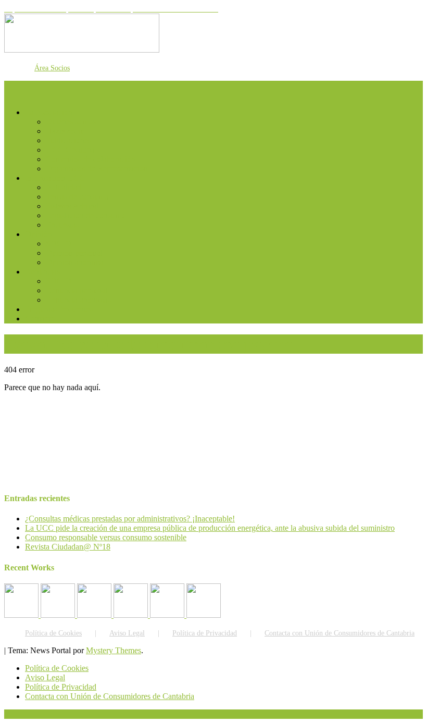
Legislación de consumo (85, 215)
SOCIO (58, 243)
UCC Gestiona (70, 149)
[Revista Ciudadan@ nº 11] (22, 614)
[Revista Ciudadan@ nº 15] (132, 614)
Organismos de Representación (97, 168)
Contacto (40, 318)
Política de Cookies (53, 633)
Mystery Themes (113, 650)
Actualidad (64, 187)
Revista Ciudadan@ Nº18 (67, 546)
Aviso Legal (127, 633)
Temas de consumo (77, 196)
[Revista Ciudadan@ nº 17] (95, 614)
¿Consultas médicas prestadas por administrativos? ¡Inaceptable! (130, 518)
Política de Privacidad (204, 633)
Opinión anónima (74, 262)
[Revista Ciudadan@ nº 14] (168, 614)
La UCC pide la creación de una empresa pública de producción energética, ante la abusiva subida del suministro (210, 527)
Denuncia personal (76, 290)
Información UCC (55, 177)
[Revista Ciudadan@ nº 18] (59, 614)
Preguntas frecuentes (59, 309)
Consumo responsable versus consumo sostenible (105, 537)
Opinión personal (74, 252)
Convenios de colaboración (90, 159)
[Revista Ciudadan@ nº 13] (203, 614)
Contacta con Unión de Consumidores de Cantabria (340, 633)
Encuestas (62, 224)
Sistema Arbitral (72, 206)
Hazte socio (65, 131)
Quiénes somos (71, 121)
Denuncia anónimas (78, 299)
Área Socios (52, 68)
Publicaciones (68, 140)
